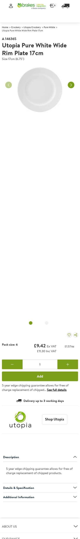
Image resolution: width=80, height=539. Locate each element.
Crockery (16, 27)
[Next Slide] (71, 85)
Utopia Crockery (32, 27)
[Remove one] (12, 364)
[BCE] (31, 6)
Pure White (49, 27)
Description (11, 457)
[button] (40, 526)
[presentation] (40, 472)
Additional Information (18, 497)
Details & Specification (18, 488)
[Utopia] (20, 419)
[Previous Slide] (8, 85)
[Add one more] (67, 364)
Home (5, 27)
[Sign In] (11, 6)
